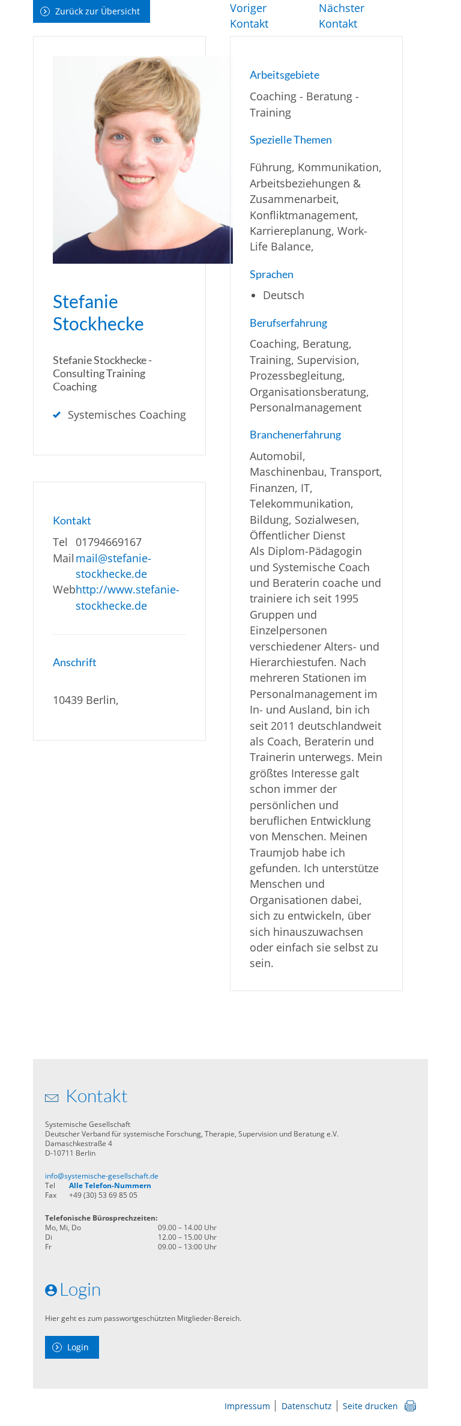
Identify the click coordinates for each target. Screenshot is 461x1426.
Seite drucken (370, 1406)
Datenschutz (307, 1406)
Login (78, 1347)
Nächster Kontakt (341, 16)
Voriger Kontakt (249, 16)
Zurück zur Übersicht (97, 11)
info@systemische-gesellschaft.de (101, 1176)
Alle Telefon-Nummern (110, 1185)
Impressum (247, 1406)
